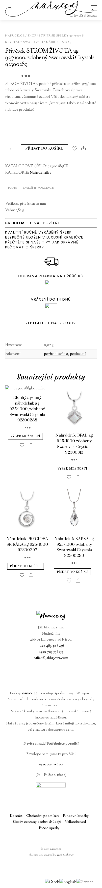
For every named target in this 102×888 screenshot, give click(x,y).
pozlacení (78, 354)
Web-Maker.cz (65, 855)
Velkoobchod (75, 821)
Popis (12, 188)
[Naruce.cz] (51, 15)
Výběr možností (25, 436)
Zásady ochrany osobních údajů (37, 821)
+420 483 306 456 (51, 646)
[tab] (12, 188)
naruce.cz (55, 849)
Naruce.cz (15, 36)
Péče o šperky (49, 828)
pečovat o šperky (24, 247)
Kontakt (16, 816)
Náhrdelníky (58, 42)
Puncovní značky (76, 816)
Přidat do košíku (44, 148)
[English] (67, 882)
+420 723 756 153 (51, 651)
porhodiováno (56, 354)
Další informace (38, 188)
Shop (31, 36)
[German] (85, 882)
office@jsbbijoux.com (51, 658)
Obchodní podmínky (42, 816)
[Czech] (52, 882)
